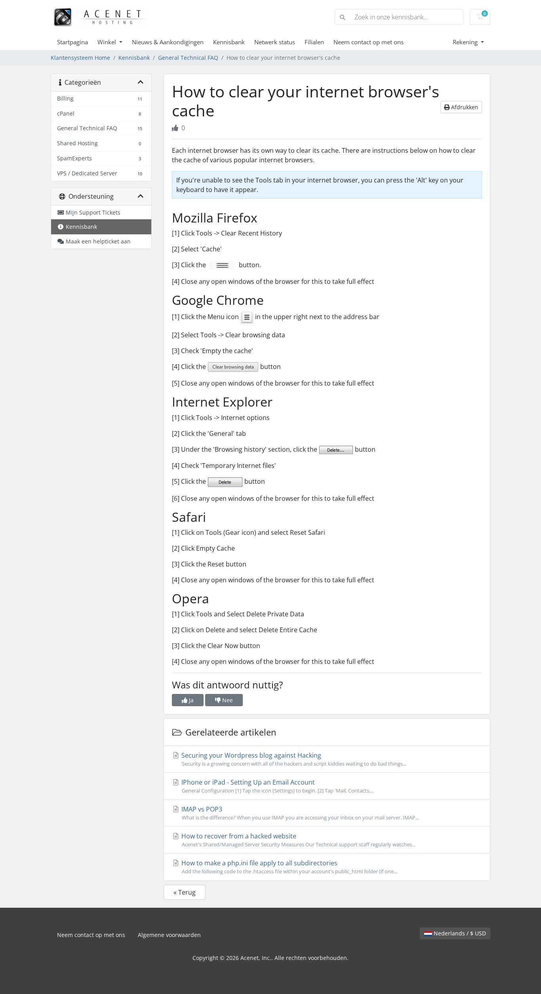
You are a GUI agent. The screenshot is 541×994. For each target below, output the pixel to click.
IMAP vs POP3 (299, 813)
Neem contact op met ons (368, 42)
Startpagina (72, 42)
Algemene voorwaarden (169, 935)
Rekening (466, 42)
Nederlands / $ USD (459, 933)
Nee (227, 700)
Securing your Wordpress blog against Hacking (293, 759)
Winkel (107, 42)
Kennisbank (229, 42)
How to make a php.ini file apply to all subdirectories (288, 867)
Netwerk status (274, 42)
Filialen (314, 42)
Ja (190, 700)
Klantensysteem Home (80, 57)
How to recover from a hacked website (297, 840)
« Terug (184, 892)
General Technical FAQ (188, 57)
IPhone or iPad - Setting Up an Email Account (277, 786)
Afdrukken (464, 107)
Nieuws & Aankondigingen (168, 42)
